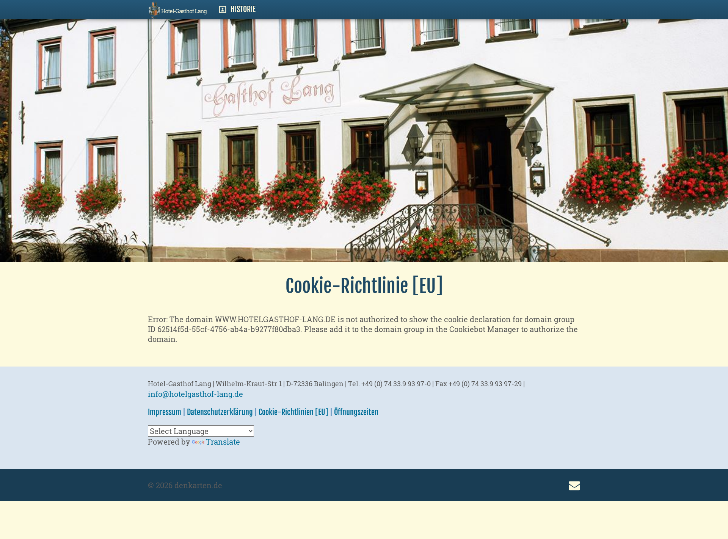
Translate (223, 442)
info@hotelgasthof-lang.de (195, 394)
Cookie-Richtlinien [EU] (293, 412)
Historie (243, 9)
